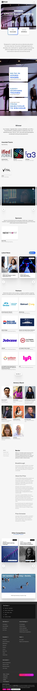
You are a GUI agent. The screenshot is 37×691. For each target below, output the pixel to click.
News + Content (6, 674)
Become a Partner (6, 666)
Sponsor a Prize (6, 664)
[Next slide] (33, 209)
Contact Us (5, 677)
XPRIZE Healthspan (23, 628)
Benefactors (5, 643)
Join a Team (5, 668)
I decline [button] (8, 689)
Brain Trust (5, 651)
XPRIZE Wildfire (22, 626)
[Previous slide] (3, 209)
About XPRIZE (5, 626)
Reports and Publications (24, 641)
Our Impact (21, 639)
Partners (4, 647)
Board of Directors (6, 641)
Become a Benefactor (7, 662)
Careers (4, 679)
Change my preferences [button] (16, 689)
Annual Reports (6, 681)
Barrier (4, 450)
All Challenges (22, 624)
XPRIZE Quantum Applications (25, 631)
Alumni (4, 649)
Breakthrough (5, 452)
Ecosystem (5, 639)
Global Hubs (5, 654)
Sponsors (4, 645)
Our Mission (5, 624)
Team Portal (5, 675)
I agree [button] (4, 689)
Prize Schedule (6, 455)
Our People (5, 628)
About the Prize (6, 454)
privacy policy (15, 685)
